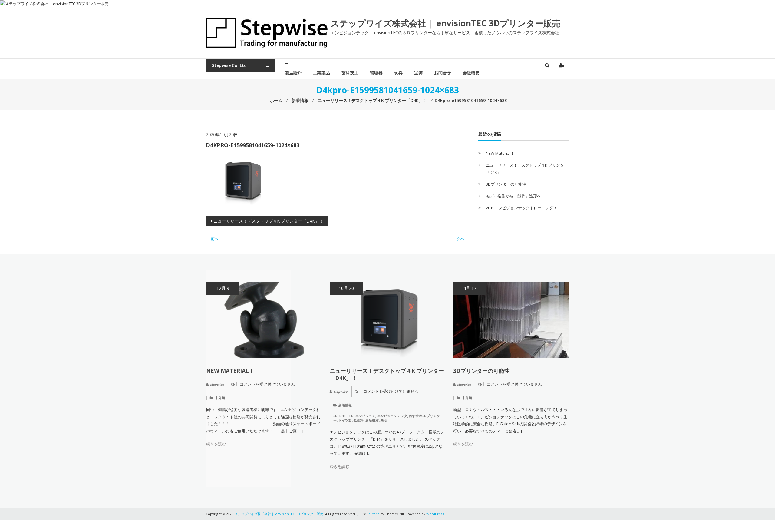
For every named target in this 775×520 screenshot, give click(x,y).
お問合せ (442, 72)
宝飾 (418, 72)
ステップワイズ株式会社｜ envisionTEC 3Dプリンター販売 (445, 23)
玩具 (398, 72)
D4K (342, 415)
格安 (384, 420)
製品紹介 (293, 72)
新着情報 (345, 405)
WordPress (435, 514)
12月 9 (222, 288)
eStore (373, 514)
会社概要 (471, 72)
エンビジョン (365, 415)
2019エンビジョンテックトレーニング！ (521, 207)
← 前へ (212, 238)
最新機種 (372, 420)
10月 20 (346, 288)
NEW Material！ (500, 153)
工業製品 (321, 72)
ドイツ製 (345, 420)
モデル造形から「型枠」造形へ (513, 196)
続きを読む (216, 444)
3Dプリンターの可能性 (506, 184)
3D (335, 415)
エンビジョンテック (392, 415)
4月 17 (469, 288)
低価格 (359, 420)
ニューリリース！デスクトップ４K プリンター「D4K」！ (268, 221)
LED (351, 415)
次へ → (463, 238)
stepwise (217, 384)
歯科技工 (349, 72)
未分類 (220, 398)
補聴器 (376, 72)
